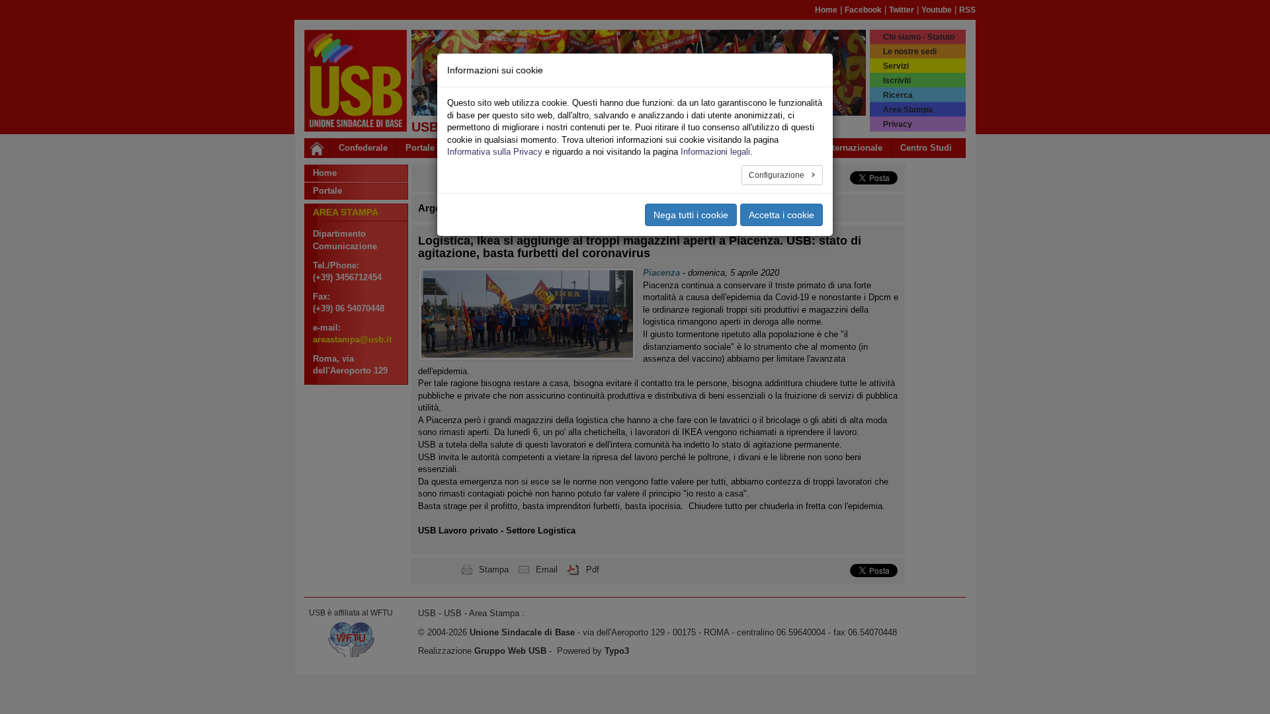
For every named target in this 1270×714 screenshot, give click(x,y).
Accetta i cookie (781, 215)
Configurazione (777, 175)
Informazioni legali (715, 152)
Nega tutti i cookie (691, 215)
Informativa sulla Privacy (494, 152)
